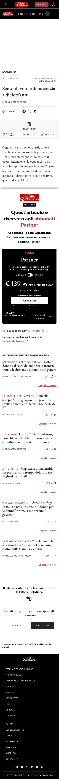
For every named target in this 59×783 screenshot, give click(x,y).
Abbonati (41, 4)
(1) (55, 521)
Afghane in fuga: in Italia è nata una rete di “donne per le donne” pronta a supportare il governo (28, 508)
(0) (55, 483)
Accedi (16, 625)
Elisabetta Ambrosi (14, 449)
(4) (55, 415)
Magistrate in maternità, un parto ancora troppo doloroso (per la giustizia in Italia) (28, 472)
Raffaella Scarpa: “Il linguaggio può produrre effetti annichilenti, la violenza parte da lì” (29, 401)
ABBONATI (29, 300)
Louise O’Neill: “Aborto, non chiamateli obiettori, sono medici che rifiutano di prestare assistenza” (28, 438)
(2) (55, 376)
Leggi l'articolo (47, 385)
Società (9, 72)
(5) (55, 449)
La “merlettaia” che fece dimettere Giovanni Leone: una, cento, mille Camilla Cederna (28, 545)
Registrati (42, 625)
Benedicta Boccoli (14, 102)
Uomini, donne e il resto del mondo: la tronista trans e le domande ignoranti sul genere (29, 365)
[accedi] (53, 4)
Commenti (11, 111)
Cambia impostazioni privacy (20, 680)
